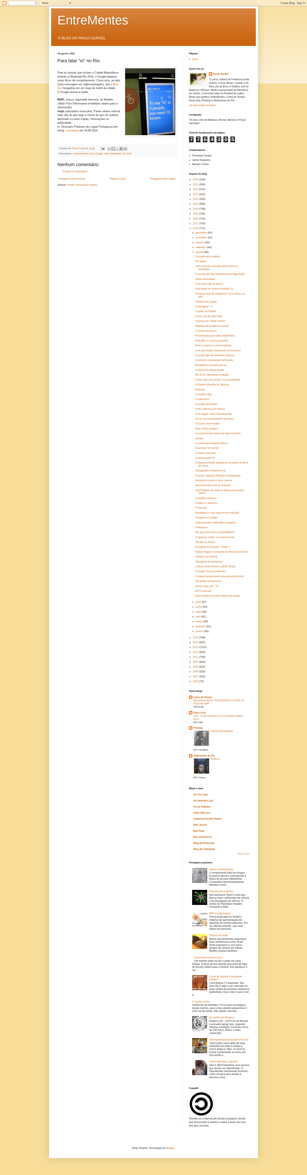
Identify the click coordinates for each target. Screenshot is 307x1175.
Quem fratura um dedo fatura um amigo (217, 595)
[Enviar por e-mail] (109, 149)
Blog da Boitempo (203, 843)
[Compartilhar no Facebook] (121, 149)
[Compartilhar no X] (117, 149)
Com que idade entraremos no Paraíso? (218, 350)
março (199, 621)
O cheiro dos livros (205, 330)
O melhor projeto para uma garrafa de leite (219, 576)
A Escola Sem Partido (207, 423)
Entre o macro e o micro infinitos (213, 345)
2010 (196, 662)
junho (199, 606)
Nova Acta (199, 712)
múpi (106, 153)
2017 (196, 223)
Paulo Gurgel (220, 73)
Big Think (198, 830)
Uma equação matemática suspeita (215, 522)
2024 (196, 189)
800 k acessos (203, 590)
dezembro (202, 232)
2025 (196, 184)
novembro (202, 237)
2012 (196, 652)
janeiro (200, 631)
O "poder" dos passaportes (210, 571)
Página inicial (118, 178)
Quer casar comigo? (206, 428)
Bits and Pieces (202, 837)
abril (198, 616)
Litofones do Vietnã (206, 556)
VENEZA (215, 759)
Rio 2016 (127, 153)
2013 (196, 647)
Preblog (198, 728)
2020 (196, 208)
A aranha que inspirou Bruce (211, 443)
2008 (196, 671)
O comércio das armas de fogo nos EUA (218, 433)
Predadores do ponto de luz (211, 365)
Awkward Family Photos (207, 818)
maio (199, 611)
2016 (196, 228)
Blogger (170, 1148)
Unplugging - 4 (203, 306)
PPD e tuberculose (220, 913)
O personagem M (205, 457)
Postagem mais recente (71, 178)
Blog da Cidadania (204, 849)
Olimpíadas (115, 153)
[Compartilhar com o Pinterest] (125, 149)
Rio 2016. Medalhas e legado (212, 374)
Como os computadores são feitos (214, 418)
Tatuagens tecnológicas (208, 561)
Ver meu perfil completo (202, 105)
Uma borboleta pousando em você (229, 1039)
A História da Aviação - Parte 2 (212, 547)
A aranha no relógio (206, 517)
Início (195, 59)
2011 (196, 656)
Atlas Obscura (202, 812)
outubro (200, 242)
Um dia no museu (205, 542)
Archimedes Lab (203, 800)
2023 (196, 194)
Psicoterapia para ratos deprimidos (215, 335)
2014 (196, 642)
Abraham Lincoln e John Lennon (213, 480)
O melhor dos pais (205, 453)
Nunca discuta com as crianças (213, 485)
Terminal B (201, 527)
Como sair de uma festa (208, 316)
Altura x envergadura (221, 869)
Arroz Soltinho (201, 806)
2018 (196, 218)
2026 (196, 179)
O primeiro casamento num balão (214, 360)
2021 (196, 203)
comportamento (81, 153)
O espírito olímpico (205, 498)
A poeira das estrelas (221, 891)
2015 (196, 637)
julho (199, 602)
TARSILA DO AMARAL (222, 731)
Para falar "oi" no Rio (207, 448)
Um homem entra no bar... (208, 957)
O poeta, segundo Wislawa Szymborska (217, 475)
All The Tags (200, 794)
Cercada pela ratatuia (207, 256)
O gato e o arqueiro (206, 503)
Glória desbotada (205, 279)
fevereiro (201, 626)
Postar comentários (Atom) (82, 184)
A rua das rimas (201, 1001)
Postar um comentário (75, 171)
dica (92, 153)
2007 (196, 676)
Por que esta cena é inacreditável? (215, 532)
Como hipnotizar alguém (223, 1061)
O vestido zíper (203, 394)
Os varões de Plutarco (221, 1017)
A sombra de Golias (206, 404)
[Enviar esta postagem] (102, 148)
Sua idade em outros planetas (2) (214, 288)
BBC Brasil (200, 824)
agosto (200, 252)
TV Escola (201, 507)
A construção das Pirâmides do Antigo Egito (220, 274)
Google (99, 153)
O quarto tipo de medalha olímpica (214, 355)
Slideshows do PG (204, 755)
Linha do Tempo (202, 697)
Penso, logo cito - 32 (206, 586)
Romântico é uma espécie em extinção (217, 512)
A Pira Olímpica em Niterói (210, 409)
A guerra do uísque (206, 301)
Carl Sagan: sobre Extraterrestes (213, 414)
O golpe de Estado (205, 311)
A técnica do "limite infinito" (210, 321)
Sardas (199, 438)
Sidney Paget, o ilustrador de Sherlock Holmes (221, 551)
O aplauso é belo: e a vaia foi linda (215, 537)
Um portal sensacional (208, 581)
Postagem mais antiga (162, 178)
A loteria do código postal (209, 369)
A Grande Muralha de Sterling (212, 384)
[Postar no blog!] (113, 149)
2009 (196, 666)
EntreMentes (92, 20)
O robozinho (202, 399)
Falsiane (200, 389)
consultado (72, 130)
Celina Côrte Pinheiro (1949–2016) (215, 566)
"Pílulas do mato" (218, 935)
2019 (196, 213)
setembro (201, 247)
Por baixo (200, 261)
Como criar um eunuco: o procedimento (217, 379)
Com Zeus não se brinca (209, 283)
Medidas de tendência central (212, 326)
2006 (196, 681)
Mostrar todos (243, 854)
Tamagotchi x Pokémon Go (210, 470)
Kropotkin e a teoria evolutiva (211, 340)
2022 (196, 199)
